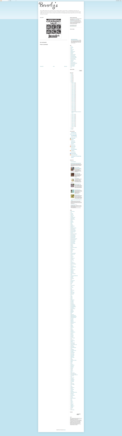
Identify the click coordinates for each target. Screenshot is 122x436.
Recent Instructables (74, 149)
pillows (72, 362)
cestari (71, 255)
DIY (71, 284)
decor (71, 283)
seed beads (72, 380)
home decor (72, 49)
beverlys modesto (73, 58)
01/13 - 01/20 (73, 125)
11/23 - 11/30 (73, 85)
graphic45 (72, 320)
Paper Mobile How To (77, 189)
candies (72, 250)
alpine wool (72, 215)
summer (72, 390)
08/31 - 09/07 (73, 98)
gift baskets (72, 311)
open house (72, 353)
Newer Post (41, 66)
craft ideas (72, 271)
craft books (72, 270)
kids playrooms (73, 340)
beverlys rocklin (73, 55)
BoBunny (72, 245)
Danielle (72, 277)
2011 (71, 78)
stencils (72, 388)
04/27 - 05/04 (73, 109)
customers (72, 276)
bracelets (72, 246)
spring (71, 386)
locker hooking (73, 343)
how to (71, 46)
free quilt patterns (73, 305)
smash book (72, 383)
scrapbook (72, 378)
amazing (72, 216)
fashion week (72, 293)
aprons (72, 220)
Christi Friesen (73, 258)
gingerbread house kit (73, 316)
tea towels (72, 394)
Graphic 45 (72, 143)
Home (54, 66)
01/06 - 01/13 (73, 126)
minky (71, 348)
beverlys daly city (73, 62)
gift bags (72, 309)
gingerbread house (73, 315)
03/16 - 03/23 (73, 117)
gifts (71, 313)
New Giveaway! (77, 178)
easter (71, 286)
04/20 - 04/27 (73, 110)
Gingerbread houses (73, 317)
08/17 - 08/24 (73, 99)
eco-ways (72, 287)
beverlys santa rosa (73, 59)
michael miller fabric (73, 347)
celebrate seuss (73, 254)
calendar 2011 (72, 249)
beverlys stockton (73, 64)
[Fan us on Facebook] (71, 26)
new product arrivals (73, 56)
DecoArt (72, 282)
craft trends (72, 60)
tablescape (72, 393)
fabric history (72, 290)
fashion (72, 291)
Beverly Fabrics (76, 19)
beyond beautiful (73, 243)
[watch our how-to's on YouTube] (72, 26)
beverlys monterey (73, 54)
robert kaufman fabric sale (74, 374)
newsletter (72, 351)
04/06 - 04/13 (73, 115)
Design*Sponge (73, 138)
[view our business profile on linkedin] (75, 26)
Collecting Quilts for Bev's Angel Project (76, 163)
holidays (72, 326)
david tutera (72, 278)
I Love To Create (73, 146)
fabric (71, 48)
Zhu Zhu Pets (72, 409)
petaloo (72, 361)
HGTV (71, 324)
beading (72, 53)
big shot (72, 244)
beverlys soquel (73, 51)
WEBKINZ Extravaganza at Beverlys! (76, 111)
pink (71, 363)
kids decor (72, 339)
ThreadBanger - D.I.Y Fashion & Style (76, 156)
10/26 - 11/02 (73, 89)
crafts (71, 274)
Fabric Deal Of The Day (74, 39)
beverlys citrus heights (74, 57)
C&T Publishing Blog (74, 135)
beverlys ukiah (73, 65)
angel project (72, 218)
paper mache (72, 355)
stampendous (72, 387)
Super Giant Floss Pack (74, 392)
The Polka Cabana (73, 153)
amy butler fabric (73, 217)
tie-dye (72, 396)
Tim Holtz (72, 157)
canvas (72, 251)
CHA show (72, 256)
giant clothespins (73, 308)
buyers (72, 248)
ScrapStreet (72, 150)
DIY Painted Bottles (73, 161)
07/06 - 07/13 (73, 105)
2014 (71, 75)
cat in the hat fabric (73, 253)
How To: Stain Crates (77, 173)
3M (71, 212)
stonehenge (72, 389)
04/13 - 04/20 (73, 114)
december (72, 281)
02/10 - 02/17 (73, 123)
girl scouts (72, 318)
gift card (72, 312)
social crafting (72, 384)
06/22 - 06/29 (73, 107)
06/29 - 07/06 (73, 106)
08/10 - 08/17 (73, 100)
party (71, 358)
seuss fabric (72, 381)
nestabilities (72, 349)
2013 (71, 76)
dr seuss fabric (73, 285)
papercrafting (72, 357)
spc (71, 385)
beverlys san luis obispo (74, 63)
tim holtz (72, 61)
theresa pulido (72, 395)
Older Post (65, 66)
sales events (72, 377)
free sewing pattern (73, 306)
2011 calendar (72, 211)
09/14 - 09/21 (73, 96)
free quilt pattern (73, 304)
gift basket (72, 310)
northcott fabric (73, 352)
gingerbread (72, 314)
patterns (72, 359)
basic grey (72, 222)
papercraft (72, 356)
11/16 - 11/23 (73, 86)
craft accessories (73, 269)
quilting (72, 50)
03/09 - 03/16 (73, 118)
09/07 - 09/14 (73, 97)
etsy (71, 288)
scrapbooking (72, 379)
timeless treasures (73, 398)
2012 (71, 77)
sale (71, 376)
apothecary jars (73, 219)
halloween (72, 52)
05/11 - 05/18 (73, 108)
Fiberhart (72, 139)
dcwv (71, 279)
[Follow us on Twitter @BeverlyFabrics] (70, 26)
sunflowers (72, 391)
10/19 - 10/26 (73, 90)
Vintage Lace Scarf (77, 194)
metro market (72, 346)
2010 (71, 79)
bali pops (72, 221)
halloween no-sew (73, 322)
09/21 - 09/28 (73, 95)
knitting (72, 341)
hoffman (72, 325)
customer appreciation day (74, 275)
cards (71, 252)
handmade (72, 323)
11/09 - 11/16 (73, 87)
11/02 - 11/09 (73, 88)
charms (72, 257)
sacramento (72, 375)
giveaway (72, 319)
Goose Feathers (73, 142)
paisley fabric (72, 354)
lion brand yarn (73, 342)
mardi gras (72, 345)
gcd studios (72, 307)
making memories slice (74, 344)
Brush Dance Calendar (74, 247)
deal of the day (73, 280)
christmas (72, 47)
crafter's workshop (73, 273)
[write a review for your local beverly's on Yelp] (73, 26)
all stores (72, 214)
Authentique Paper (73, 132)
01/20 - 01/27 (73, 124)
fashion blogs (72, 292)
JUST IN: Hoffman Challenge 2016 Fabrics (78, 168)
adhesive (72, 213)
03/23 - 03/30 (73, 116)
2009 (71, 80)
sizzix (71, 382)
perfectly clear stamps (73, 360)
